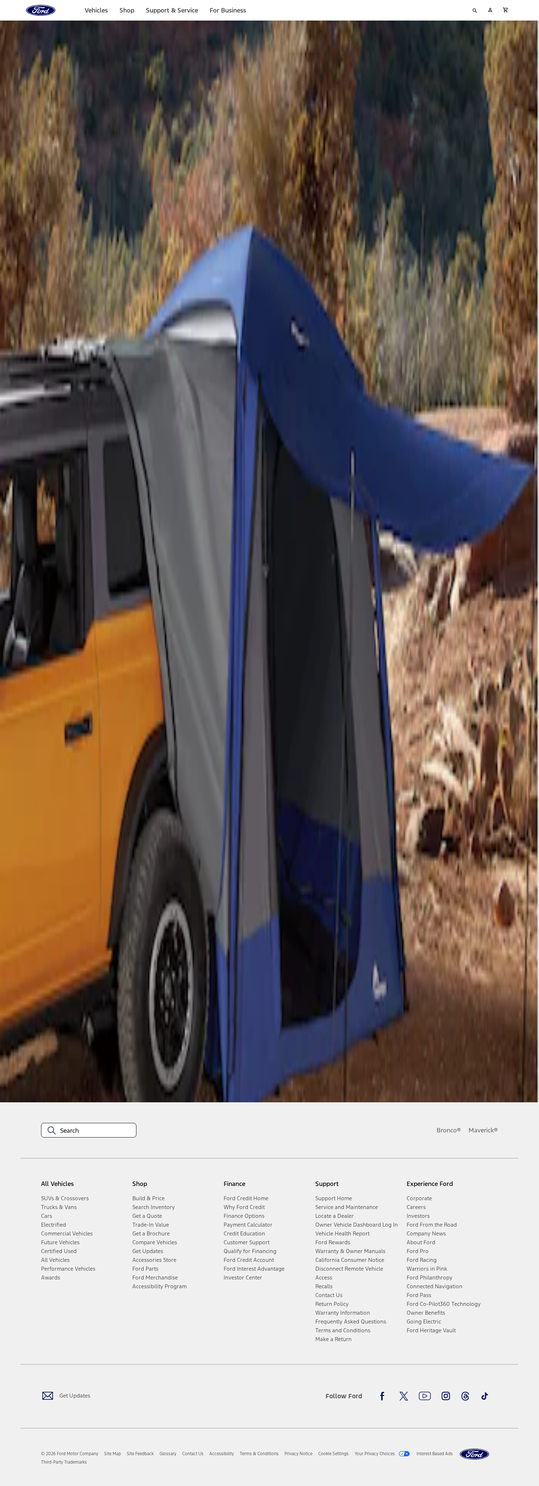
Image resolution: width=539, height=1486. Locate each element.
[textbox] (88, 1130)
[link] (112, 1453)
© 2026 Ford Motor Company (69, 1453)
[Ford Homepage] (474, 1454)
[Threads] (465, 1396)
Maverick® (483, 1130)
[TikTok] (484, 1396)
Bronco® (449, 1130)
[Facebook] (384, 1396)
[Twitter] (403, 1396)
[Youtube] (425, 1396)
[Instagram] (445, 1396)
